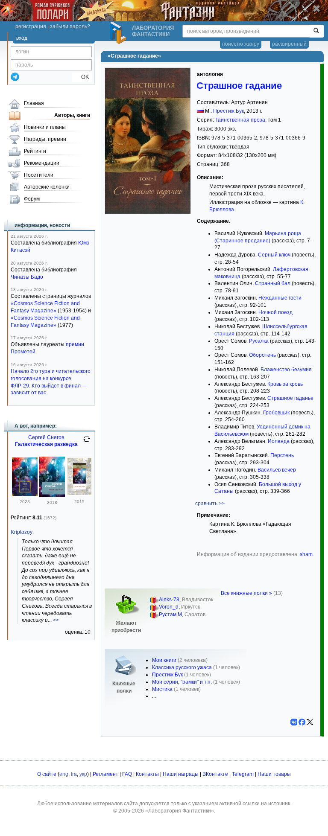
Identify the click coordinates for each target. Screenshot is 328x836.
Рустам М (170, 615)
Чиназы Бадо (27, 277)
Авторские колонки (47, 187)
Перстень (282, 455)
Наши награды (181, 774)
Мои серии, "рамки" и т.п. (182, 682)
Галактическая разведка (46, 444)
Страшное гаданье (290, 398)
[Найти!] (316, 31)
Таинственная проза (240, 120)
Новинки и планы (45, 127)
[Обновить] (87, 443)
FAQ (127, 774)
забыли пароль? (70, 26)
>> (56, 620)
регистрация (30, 26)
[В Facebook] (302, 722)
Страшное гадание (239, 85)
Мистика (162, 689)
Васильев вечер (277, 470)
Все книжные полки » (246, 593)
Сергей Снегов (46, 437)
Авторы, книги (72, 115)
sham (306, 554)
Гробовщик (276, 413)
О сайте (46, 774)
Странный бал (272, 283)
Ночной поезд (275, 312)
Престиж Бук (228, 111)
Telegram (243, 774)
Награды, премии (45, 139)
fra (74, 774)
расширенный (289, 44)
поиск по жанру (240, 44)
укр (83, 774)
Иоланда (279, 441)
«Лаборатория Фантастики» (179, 811)
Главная (34, 103)
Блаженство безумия (286, 370)
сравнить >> (210, 504)
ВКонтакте (215, 774)
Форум (32, 199)
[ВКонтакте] (293, 722)
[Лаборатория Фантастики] (119, 32)
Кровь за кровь (285, 384)
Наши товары (274, 774)
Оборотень (262, 355)
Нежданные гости (280, 298)
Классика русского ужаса (182, 667)
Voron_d (169, 607)
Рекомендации (41, 163)
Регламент (105, 774)
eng (63, 774)
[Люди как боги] (25, 494)
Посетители (38, 175)
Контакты (147, 774)
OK (81, 77)
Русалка (259, 341)
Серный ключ (274, 255)
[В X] (310, 722)
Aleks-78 (169, 600)
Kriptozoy (21, 532)
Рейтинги (35, 151)
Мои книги (164, 660)
